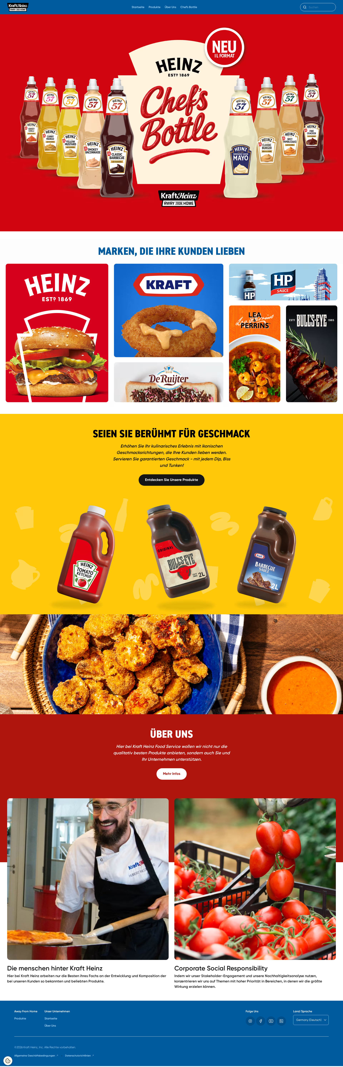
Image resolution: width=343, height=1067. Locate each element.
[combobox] (318, 7)
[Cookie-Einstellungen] (7, 1060)
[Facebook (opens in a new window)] (260, 1021)
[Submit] (304, 7)
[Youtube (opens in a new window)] (271, 1021)
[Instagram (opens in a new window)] (250, 1021)
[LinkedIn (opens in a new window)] (281, 1021)
